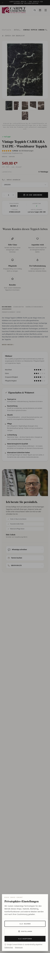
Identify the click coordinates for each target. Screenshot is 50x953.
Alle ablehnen (25, 923)
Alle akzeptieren (25, 938)
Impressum (19, 947)
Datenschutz (8, 947)
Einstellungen (26, 931)
